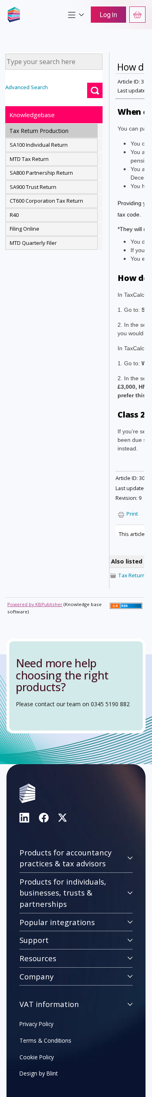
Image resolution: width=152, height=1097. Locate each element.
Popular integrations (57, 922)
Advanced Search (26, 87)
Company (36, 976)
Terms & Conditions (45, 1040)
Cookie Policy (36, 1057)
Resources (37, 958)
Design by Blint (38, 1073)
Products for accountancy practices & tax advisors (65, 858)
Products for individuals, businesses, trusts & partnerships (62, 892)
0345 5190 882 (110, 704)
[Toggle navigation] (76, 14)
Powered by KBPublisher (34, 604)
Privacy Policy (36, 1024)
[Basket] (137, 14)
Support (34, 940)
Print (132, 513)
